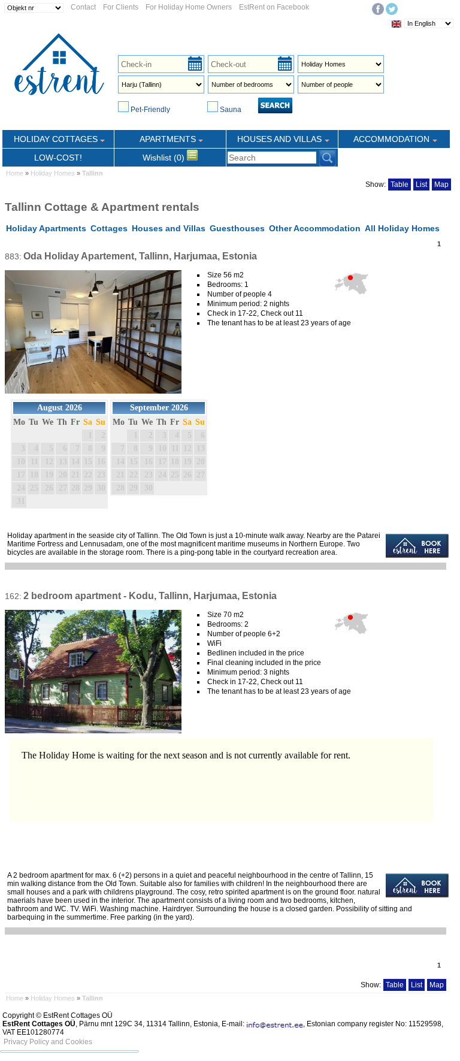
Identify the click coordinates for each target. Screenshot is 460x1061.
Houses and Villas (168, 228)
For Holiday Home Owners (189, 7)
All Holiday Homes (402, 228)
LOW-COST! (58, 157)
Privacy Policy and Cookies (48, 1042)
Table (399, 184)
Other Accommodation (315, 228)
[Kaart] (351, 296)
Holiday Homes (53, 173)
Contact (83, 7)
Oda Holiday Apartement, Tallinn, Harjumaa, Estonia (140, 256)
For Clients (120, 7)
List (421, 184)
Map (441, 184)
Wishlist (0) (165, 157)
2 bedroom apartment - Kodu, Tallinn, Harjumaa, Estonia (150, 596)
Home (14, 173)
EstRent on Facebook (274, 7)
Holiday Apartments (46, 228)
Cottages (109, 228)
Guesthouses (237, 228)
